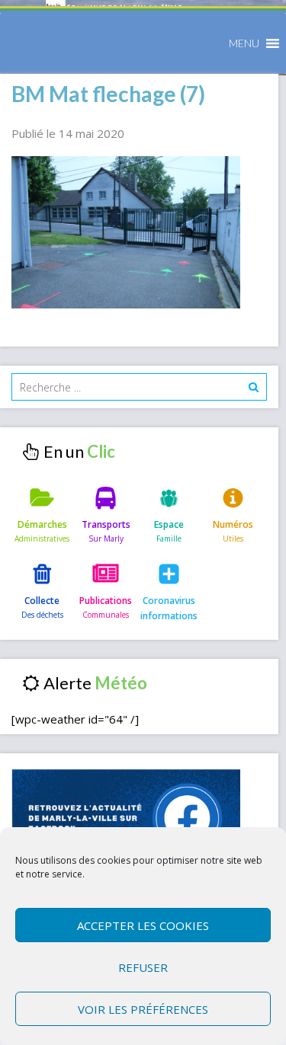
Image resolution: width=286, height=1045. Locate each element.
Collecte (41, 600)
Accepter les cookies (143, 925)
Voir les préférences (143, 1009)
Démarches (42, 524)
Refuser (143, 967)
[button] (244, 43)
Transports (106, 524)
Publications (105, 600)
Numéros (233, 524)
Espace (169, 524)
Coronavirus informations (169, 608)
